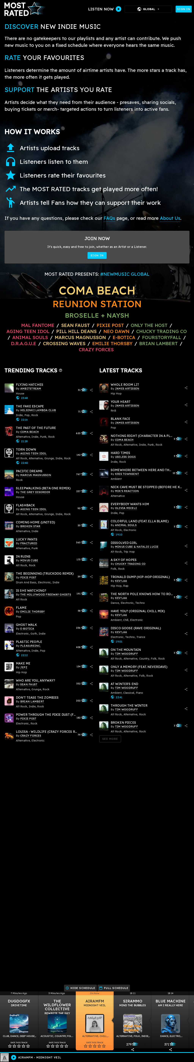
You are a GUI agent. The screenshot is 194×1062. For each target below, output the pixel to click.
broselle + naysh (97, 315)
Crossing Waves (64, 343)
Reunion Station (97, 303)
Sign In (183, 9)
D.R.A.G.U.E (23, 343)
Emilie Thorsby (112, 343)
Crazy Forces (96, 349)
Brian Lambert (158, 343)
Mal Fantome (37, 325)
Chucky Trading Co (161, 331)
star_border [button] (10, 1046)
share (91, 390)
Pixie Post (111, 325)
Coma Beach (97, 290)
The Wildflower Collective (57, 1005)
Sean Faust (75, 325)
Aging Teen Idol (27, 331)
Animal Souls (30, 337)
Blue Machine (171, 1001)
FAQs (109, 218)
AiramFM (94, 1001)
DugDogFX (19, 1001)
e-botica (124, 337)
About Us (170, 218)
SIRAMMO (132, 1001)
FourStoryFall (162, 337)
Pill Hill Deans (76, 331)
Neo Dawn (116, 331)
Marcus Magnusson (80, 337)
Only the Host (149, 325)
